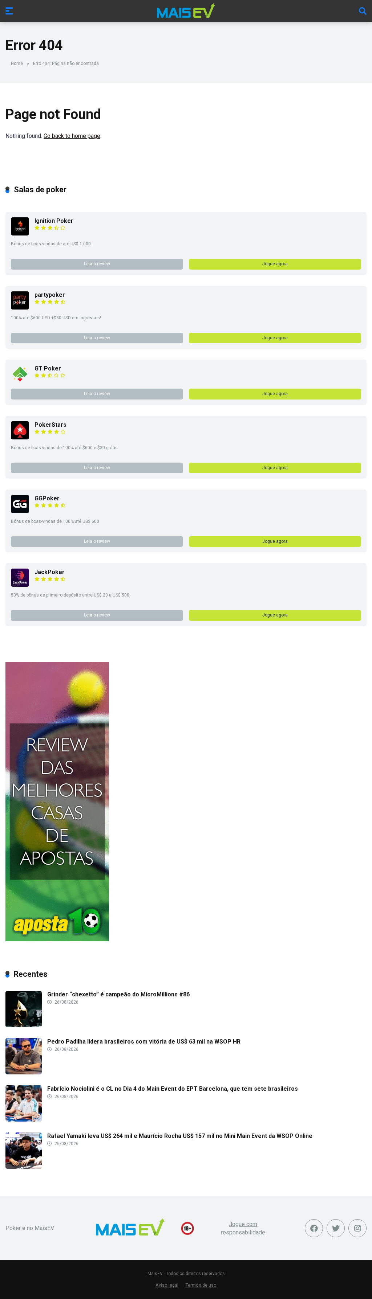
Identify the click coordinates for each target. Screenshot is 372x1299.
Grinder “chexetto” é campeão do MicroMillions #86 (118, 994)
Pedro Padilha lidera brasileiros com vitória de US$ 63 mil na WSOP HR (143, 1041)
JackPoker (50, 572)
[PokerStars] (20, 437)
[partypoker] (20, 307)
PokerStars (50, 424)
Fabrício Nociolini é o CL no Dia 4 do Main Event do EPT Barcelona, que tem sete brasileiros (172, 1088)
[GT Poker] (20, 381)
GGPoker (47, 498)
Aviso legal (166, 1285)
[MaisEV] (186, 10)
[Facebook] (314, 1228)
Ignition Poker (54, 220)
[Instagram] (357, 1228)
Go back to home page (72, 135)
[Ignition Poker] (20, 233)
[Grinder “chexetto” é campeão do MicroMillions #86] (23, 1025)
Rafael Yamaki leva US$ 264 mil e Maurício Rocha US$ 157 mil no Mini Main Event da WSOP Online (179, 1135)
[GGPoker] (20, 511)
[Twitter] (336, 1228)
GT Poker (48, 368)
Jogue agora (275, 263)
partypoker (50, 294)
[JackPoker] (20, 584)
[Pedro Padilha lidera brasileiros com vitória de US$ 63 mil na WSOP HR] (23, 1072)
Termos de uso (201, 1285)
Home (17, 63)
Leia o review (97, 263)
